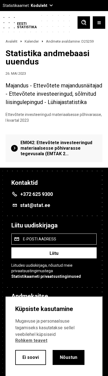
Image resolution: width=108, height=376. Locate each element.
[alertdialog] (54, 336)
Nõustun (68, 357)
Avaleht (11, 41)
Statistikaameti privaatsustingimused (46, 276)
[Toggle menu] (99, 23)
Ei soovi (30, 357)
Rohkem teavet (31, 340)
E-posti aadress (39, 239)
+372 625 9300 (36, 194)
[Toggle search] (84, 23)
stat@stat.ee (35, 205)
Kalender (32, 41)
